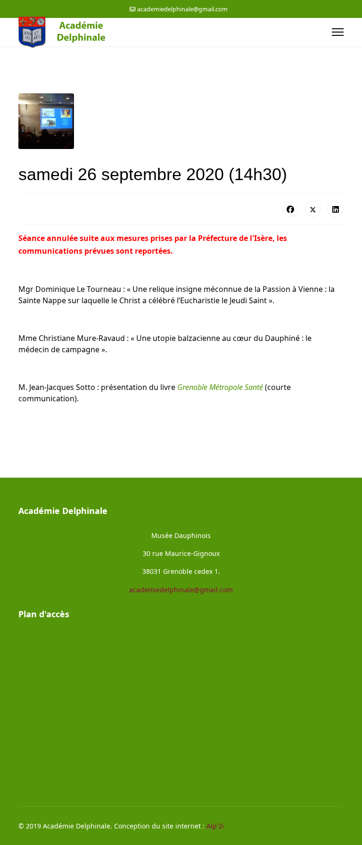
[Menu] (338, 32)
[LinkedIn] (336, 209)
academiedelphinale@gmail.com (182, 9)
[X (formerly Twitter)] (313, 209)
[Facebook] (290, 209)
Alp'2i (215, 825)
